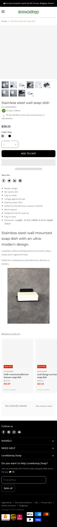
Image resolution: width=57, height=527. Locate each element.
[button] (28, 162)
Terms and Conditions (23, 502)
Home (4, 21)
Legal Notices (6, 502)
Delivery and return (8, 505)
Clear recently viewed (44, 406)
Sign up (8, 488)
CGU (36, 502)
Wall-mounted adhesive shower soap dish (16, 376)
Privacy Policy (46, 502)
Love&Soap (10, 107)
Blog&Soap (23, 505)
